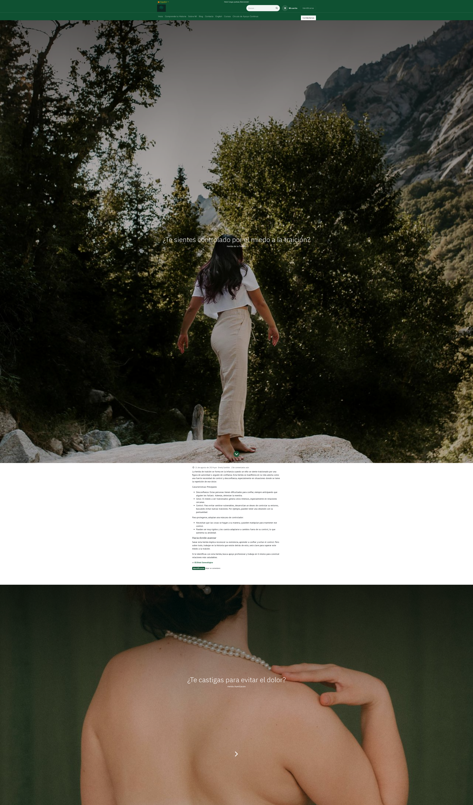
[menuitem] (160, 16)
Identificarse (308, 8)
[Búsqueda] (277, 8)
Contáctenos (308, 18)
